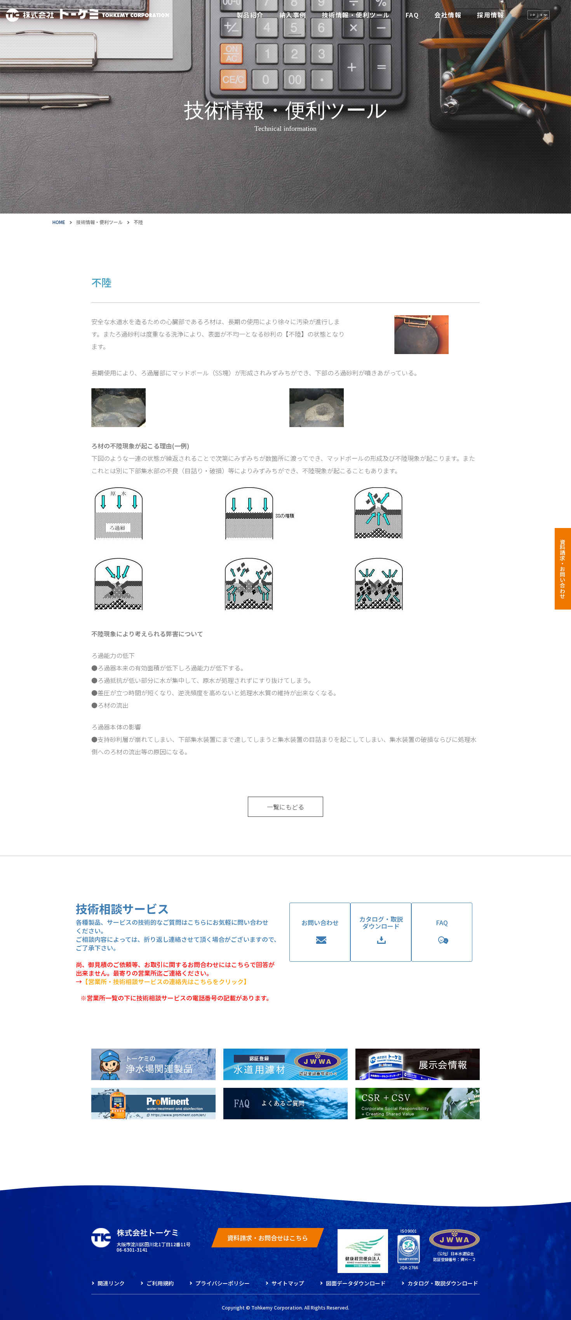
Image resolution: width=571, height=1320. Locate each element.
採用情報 (490, 14)
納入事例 (292, 14)
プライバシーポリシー (222, 1283)
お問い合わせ (320, 922)
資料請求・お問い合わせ (562, 569)
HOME (58, 222)
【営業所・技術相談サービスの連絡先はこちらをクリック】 (166, 981)
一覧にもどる (285, 806)
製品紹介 (250, 14)
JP (533, 15)
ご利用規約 (160, 1283)
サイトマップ (288, 1283)
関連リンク (111, 1283)
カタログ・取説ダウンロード (381, 922)
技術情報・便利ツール (356, 14)
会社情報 (447, 14)
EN (543, 15)
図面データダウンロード (356, 1283)
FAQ (412, 14)
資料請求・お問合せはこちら (267, 1237)
